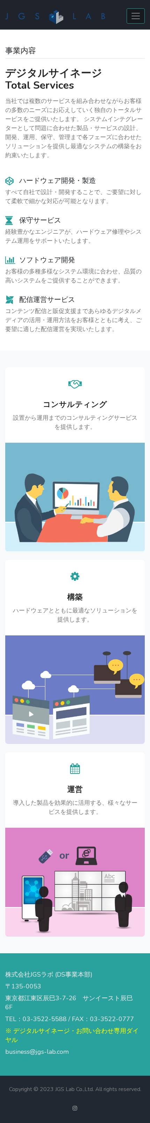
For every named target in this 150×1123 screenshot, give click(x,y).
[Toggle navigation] (136, 16)
